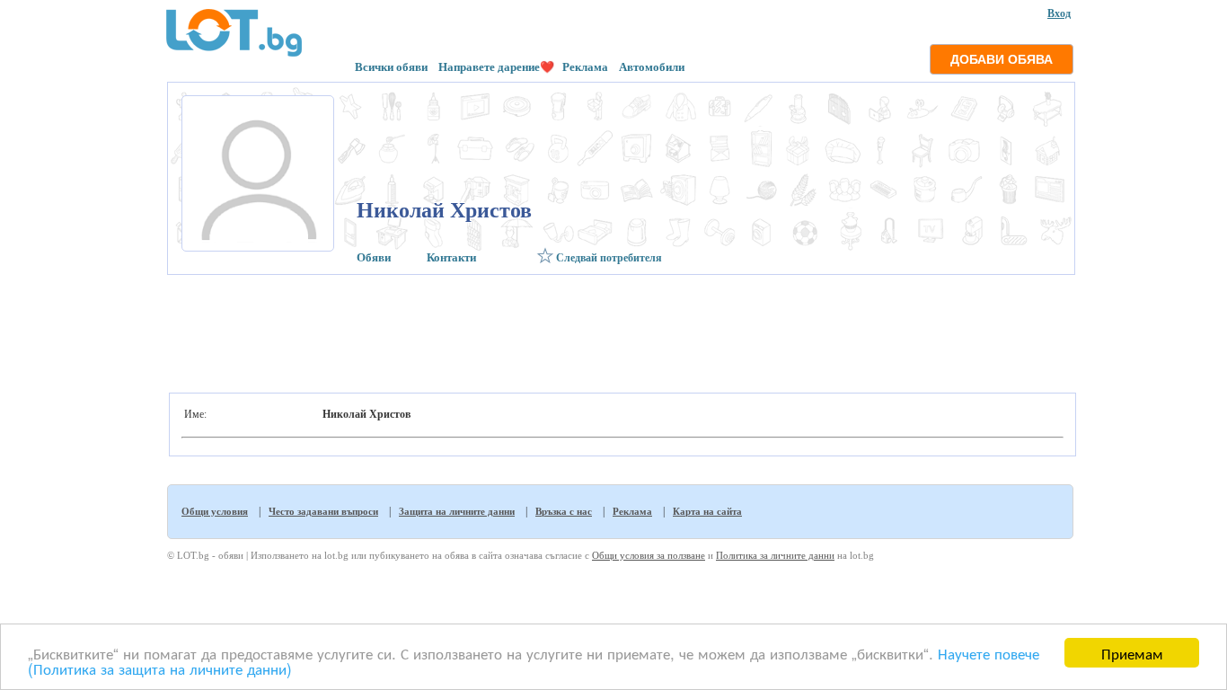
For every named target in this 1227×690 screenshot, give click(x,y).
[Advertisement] (619, 329)
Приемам (1132, 652)
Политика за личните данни (775, 555)
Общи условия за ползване (648, 555)
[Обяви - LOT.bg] (234, 54)
